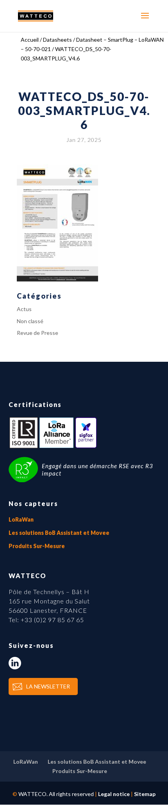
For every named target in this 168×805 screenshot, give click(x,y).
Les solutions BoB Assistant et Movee (59, 532)
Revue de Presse (37, 332)
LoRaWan (21, 519)
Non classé (30, 321)
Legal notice (114, 794)
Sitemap (144, 794)
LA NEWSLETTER (48, 686)
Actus (24, 309)
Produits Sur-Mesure (37, 546)
